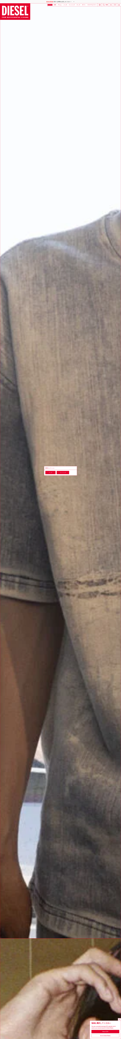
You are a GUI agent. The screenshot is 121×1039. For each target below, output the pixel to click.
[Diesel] (15, 11)
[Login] (111, 4)
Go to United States (105, 1035)
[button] (60, 1)
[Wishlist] (115, 4)
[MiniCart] (119, 4)
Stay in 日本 (105, 1031)
